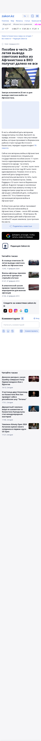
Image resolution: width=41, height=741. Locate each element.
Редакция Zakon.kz (20, 39)
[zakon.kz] (8, 16)
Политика (5, 21)
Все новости (6, 39)
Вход (37, 318)
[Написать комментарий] (20, 325)
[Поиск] (32, 16)
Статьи (27, 21)
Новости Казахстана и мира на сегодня (16, 36)
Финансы (19, 21)
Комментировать (31, 331)
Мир (12, 21)
